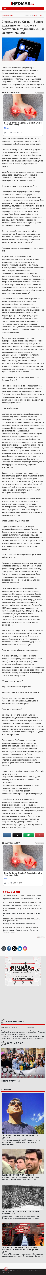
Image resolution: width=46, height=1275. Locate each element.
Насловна (5, 15)
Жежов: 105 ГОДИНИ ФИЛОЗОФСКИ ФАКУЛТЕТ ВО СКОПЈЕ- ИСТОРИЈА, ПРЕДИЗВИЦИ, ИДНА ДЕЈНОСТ (22, 1250)
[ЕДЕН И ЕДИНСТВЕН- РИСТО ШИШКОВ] (23, 1161)
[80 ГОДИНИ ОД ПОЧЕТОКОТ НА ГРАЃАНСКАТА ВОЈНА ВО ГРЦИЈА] (23, 1197)
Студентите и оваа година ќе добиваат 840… (23, 902)
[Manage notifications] (6, 1269)
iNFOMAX (9, 1270)
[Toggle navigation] (4, 8)
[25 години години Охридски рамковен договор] (23, 1114)
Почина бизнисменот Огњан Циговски (20, 927)
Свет (11, 15)
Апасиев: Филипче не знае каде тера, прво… (22, 896)
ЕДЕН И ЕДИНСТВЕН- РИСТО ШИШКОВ (18, 1175)
